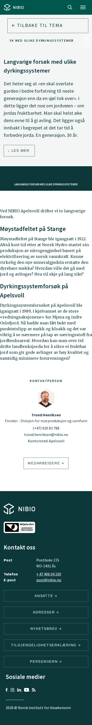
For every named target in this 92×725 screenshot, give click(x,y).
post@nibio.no (48, 579)
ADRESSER (44, 612)
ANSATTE (44, 596)
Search (70, 7)
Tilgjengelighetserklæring (44, 645)
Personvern (44, 661)
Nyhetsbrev (44, 629)
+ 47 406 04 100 (48, 574)
